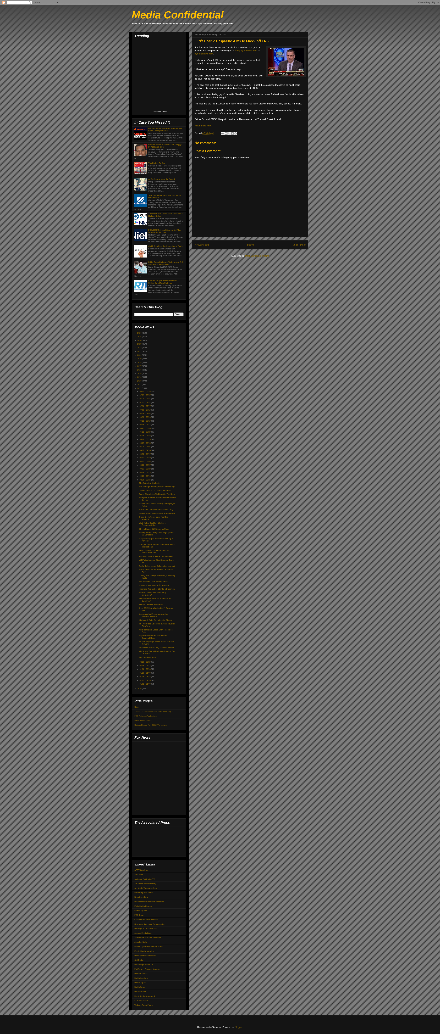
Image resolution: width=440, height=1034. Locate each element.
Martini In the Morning (144, 951)
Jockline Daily (140, 942)
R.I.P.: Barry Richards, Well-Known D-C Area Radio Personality (165, 263)
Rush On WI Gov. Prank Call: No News (156, 556)
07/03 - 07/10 (145, 410)
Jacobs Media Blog (143, 933)
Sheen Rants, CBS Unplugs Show (154, 529)
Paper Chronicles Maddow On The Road (157, 494)
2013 (139, 381)
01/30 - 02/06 (145, 669)
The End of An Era (156, 163)
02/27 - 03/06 (145, 476)
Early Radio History (143, 906)
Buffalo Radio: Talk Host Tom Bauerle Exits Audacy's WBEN (165, 129)
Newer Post (202, 244)
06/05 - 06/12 (145, 424)
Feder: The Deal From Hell (151, 604)
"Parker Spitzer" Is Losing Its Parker (155, 490)
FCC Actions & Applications (145, 716)
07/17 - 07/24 (145, 402)
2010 (139, 689)
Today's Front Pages (143, 1005)
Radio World (140, 987)
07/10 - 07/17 (145, 406)
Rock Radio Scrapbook (144, 996)
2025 (139, 337)
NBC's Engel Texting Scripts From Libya (157, 487)
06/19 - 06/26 (145, 417)
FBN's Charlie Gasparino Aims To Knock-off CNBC (154, 551)
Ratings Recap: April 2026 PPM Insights (150, 725)
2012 (139, 384)
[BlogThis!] (226, 133)
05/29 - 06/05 (145, 428)
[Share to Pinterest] (235, 133)
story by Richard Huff (246, 50)
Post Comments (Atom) (257, 256)
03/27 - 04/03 (145, 461)
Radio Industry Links (143, 720)
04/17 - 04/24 (145, 450)
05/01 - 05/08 (145, 443)
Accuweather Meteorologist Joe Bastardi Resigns (153, 615)
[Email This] (222, 133)
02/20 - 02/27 (145, 480)
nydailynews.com (204, 53)
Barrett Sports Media (143, 893)
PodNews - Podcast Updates (147, 969)
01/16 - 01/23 (145, 676)
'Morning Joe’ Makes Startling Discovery (157, 589)
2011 (139, 388)
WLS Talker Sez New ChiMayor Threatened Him (152, 524)
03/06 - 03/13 (145, 472)
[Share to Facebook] (232, 133)
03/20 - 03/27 (145, 465)
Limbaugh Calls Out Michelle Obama (155, 620)
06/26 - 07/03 (145, 413)
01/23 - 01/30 (145, 673)
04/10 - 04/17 (145, 454)
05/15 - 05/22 (145, 436)
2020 (139, 355)
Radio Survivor (141, 978)
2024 (139, 340)
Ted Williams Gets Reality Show (153, 581)
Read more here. (203, 125)
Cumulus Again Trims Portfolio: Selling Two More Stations (162, 282)
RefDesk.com (140, 992)
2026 (139, 333)
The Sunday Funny (147, 657)
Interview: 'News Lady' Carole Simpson (156, 648)
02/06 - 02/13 (145, 665)
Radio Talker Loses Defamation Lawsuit (157, 566)
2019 (139, 359)
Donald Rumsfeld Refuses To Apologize (157, 513)
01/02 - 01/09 (145, 684)
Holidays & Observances (145, 929)
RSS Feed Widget (160, 111)
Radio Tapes (140, 983)
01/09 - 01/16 (145, 680)
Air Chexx (138, 875)
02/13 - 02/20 (145, 662)
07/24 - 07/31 (145, 399)
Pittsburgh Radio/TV (143, 965)
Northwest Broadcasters (145, 956)
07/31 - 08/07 (145, 395)
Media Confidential (178, 15)
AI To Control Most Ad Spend (161, 179)
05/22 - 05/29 (145, 432)
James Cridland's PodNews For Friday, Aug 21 (153, 712)
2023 (139, 344)
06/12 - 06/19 (145, 421)
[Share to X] (229, 133)
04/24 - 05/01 (145, 447)
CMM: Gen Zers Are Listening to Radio (165, 246)
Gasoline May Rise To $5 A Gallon (154, 585)
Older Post (299, 244)
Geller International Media (146, 920)
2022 (139, 348)
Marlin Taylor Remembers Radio (148, 947)
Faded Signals (140, 911)
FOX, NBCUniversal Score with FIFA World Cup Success (164, 231)
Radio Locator (140, 974)
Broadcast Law (141, 897)
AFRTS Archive (141, 870)
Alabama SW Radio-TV (144, 879)
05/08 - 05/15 (145, 439)
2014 (139, 377)
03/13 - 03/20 (145, 469)
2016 (139, 370)
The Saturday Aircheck (149, 483)
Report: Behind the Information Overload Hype (153, 637)
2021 (139, 351)
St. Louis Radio (141, 1001)
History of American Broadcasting (149, 924)
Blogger (238, 1027)
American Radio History (145, 884)
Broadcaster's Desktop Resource (149, 902)
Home (251, 244)
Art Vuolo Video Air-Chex (145, 888)
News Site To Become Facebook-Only (156, 510)
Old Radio (139, 960)
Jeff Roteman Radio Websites (147, 938)
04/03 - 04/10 (145, 458)
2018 (139, 362)
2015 (139, 373)
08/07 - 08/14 (145, 391)
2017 (139, 366)
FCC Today (139, 915)
